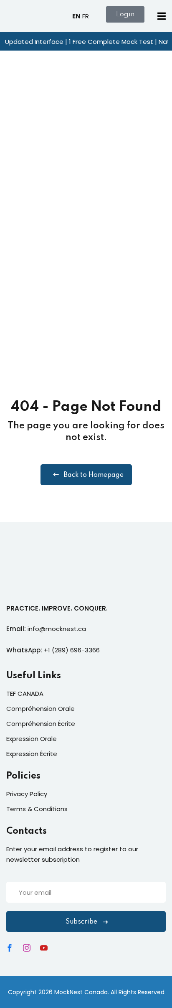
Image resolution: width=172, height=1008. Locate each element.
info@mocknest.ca (57, 628)
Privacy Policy (26, 793)
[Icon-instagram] (26, 947)
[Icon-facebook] (9, 947)
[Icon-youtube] (43, 947)
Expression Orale (31, 738)
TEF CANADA (24, 693)
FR (85, 16)
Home (14, 192)
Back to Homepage (93, 475)
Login (125, 14)
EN (76, 16)
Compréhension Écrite (40, 723)
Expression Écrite (31, 753)
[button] (161, 17)
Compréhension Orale (40, 708)
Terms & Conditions (37, 808)
